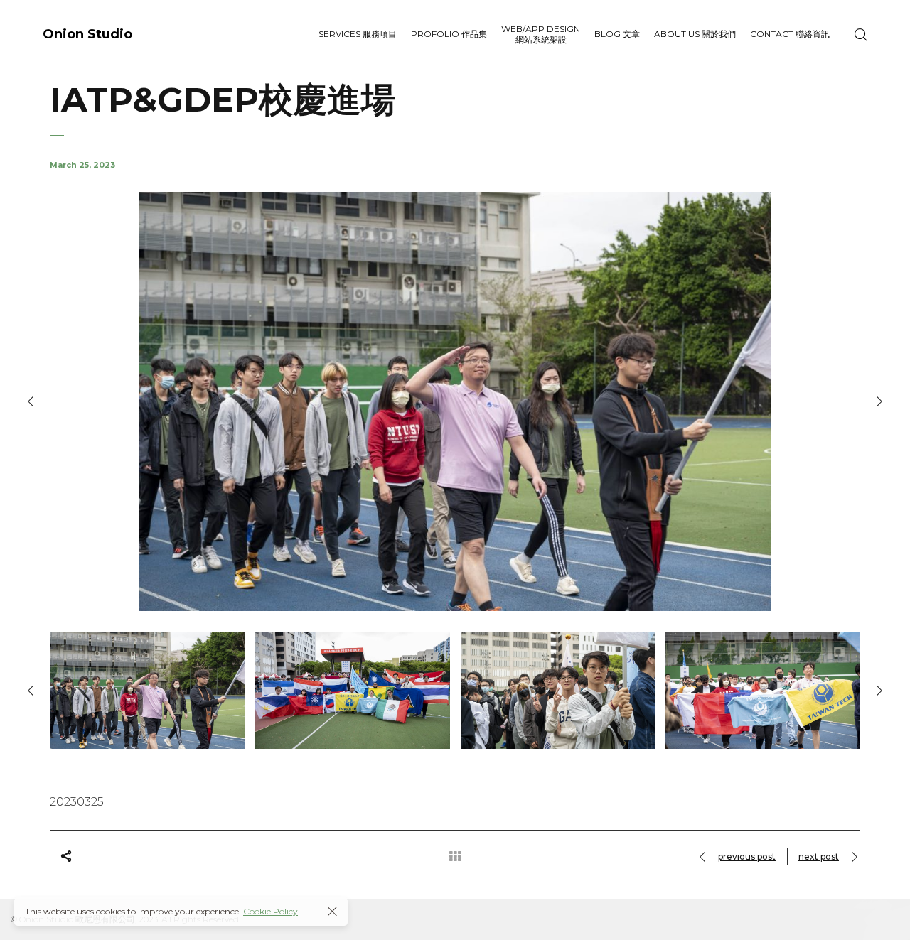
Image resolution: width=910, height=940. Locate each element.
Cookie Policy (270, 911)
